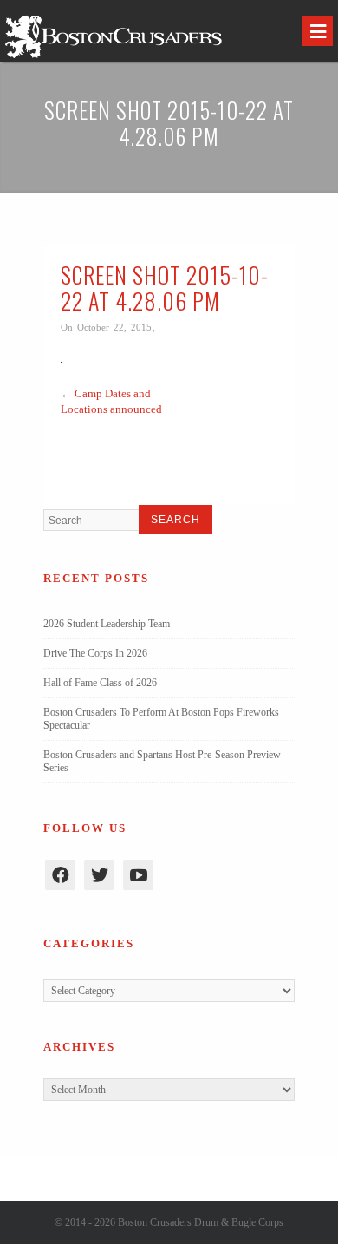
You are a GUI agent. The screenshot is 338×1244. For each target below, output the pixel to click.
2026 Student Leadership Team (106, 624)
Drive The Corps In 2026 (95, 653)
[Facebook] (60, 875)
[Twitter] (99, 875)
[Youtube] (138, 875)
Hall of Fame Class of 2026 (100, 683)
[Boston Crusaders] (113, 57)
